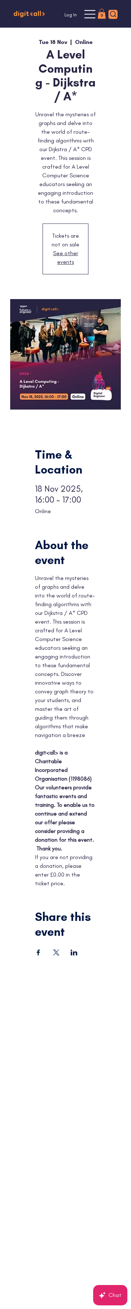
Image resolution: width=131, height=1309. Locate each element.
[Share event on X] (56, 952)
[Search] (113, 14)
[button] (102, 14)
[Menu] (90, 14)
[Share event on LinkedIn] (74, 952)
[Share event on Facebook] (38, 952)
